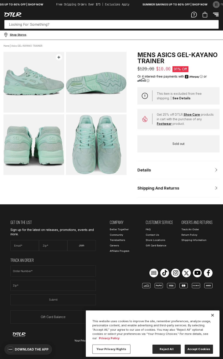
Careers (114, 245)
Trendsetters (117, 240)
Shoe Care (192, 114)
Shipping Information (193, 240)
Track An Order (190, 229)
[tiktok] (164, 273)
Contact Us (152, 234)
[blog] (153, 273)
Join (81, 245)
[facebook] (208, 273)
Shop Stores (18, 34)
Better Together (119, 229)
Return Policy (189, 234)
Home (6, 45)
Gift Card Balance (53, 317)
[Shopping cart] (205, 14)
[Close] (212, 315)
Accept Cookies (199, 349)
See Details (181, 98)
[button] (28, 349)
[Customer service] (194, 14)
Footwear (164, 123)
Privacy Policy (109, 338)
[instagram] (175, 273)
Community (116, 234)
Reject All (166, 349)
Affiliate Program (119, 250)
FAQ (148, 229)
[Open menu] (216, 14)
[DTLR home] (12, 14)
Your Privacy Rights (111, 349)
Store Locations (155, 240)
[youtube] (197, 273)
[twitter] (186, 273)
